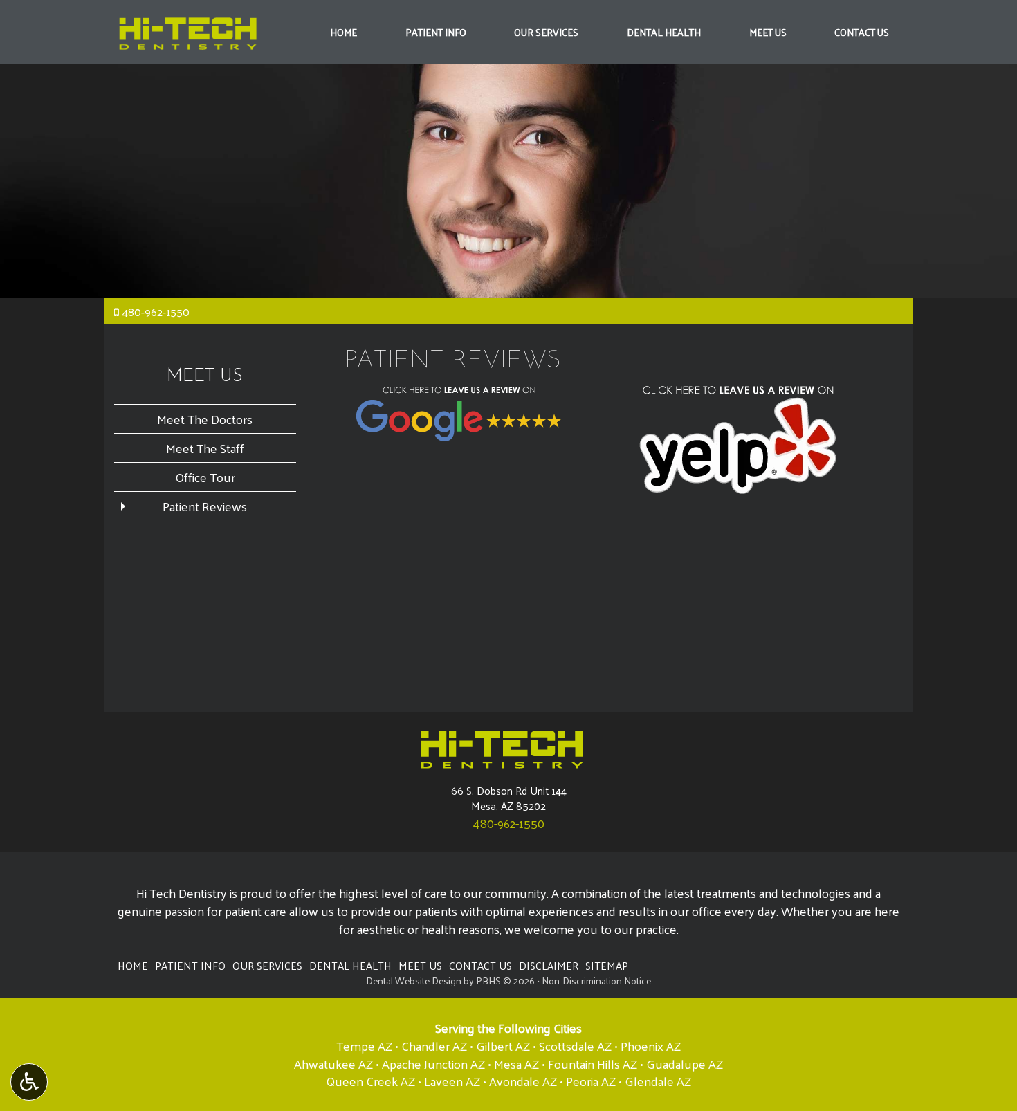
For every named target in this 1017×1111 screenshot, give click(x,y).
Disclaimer (548, 965)
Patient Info (435, 31)
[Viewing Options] (29, 1082)
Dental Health (664, 31)
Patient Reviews (205, 506)
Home (343, 31)
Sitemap (606, 965)
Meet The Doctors (205, 418)
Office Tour (205, 477)
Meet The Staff (205, 448)
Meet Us (768, 31)
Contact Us (861, 31)
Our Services (546, 31)
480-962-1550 (156, 312)
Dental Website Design (413, 980)
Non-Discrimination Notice (596, 980)
